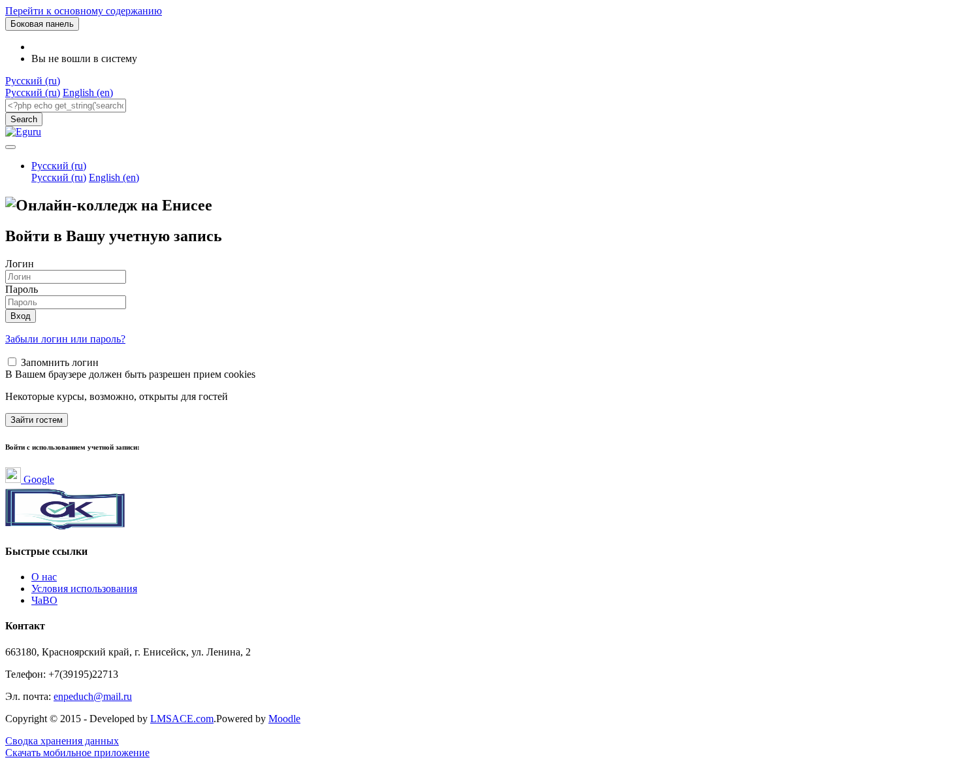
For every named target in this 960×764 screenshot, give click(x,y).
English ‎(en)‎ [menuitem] (88, 92)
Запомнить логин (60, 362)
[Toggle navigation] (10, 147)
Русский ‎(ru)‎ (32, 80)
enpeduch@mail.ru (93, 696)
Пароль (21, 289)
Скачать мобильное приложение (77, 752)
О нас (44, 576)
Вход (20, 316)
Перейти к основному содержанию (83, 10)
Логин (19, 263)
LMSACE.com (182, 718)
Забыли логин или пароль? (65, 338)
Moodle (284, 718)
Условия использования (84, 588)
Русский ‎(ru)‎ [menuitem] (32, 92)
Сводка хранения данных (62, 740)
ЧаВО (44, 600)
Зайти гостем (36, 420)
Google (37, 479)
